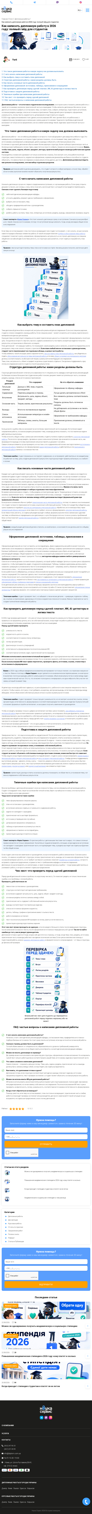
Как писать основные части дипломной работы (24, 83)
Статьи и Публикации (16, 1241)
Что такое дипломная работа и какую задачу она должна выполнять (33, 71)
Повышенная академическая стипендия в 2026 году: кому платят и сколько (52, 1180)
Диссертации (13, 1220)
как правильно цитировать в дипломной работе (55, 579)
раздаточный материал (37, 766)
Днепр (4, 1488)
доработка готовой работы (69, 860)
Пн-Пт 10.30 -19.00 (11, 1458)
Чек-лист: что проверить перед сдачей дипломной (26, 97)
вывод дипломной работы (49, 447)
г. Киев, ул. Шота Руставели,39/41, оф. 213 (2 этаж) (18, 1464)
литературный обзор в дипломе (13, 510)
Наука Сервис (22, 219)
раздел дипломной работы (28, 518)
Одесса (23, 1488)
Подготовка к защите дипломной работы (21, 92)
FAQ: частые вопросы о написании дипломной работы (28, 100)
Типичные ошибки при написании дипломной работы (26, 94)
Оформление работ (15, 1231)
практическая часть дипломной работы (47, 502)
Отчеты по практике (15, 1227)
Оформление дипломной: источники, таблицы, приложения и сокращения (35, 86)
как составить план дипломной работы (59, 354)
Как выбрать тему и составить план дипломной (24, 77)
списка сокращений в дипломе (46, 582)
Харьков (30, 1488)
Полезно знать (13, 1234)
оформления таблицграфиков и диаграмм (18, 582)
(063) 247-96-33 (9, 1446)
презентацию (7, 766)
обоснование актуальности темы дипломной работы (27, 356)
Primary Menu (87, 11)
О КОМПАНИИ (8, 1425)
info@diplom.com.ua (12, 1453)
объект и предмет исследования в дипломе (70, 356)
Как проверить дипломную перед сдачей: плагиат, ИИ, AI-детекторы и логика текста (40, 89)
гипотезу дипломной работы (76, 510)
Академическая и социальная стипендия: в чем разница (45, 1198)
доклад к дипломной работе (26, 758)
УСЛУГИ (5, 1433)
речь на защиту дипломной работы (51, 758)
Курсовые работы (15, 1223)
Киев (10, 1488)
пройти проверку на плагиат (54, 719)
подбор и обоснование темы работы (71, 234)
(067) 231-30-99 (9, 1449)
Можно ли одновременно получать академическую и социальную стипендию (53, 1171)
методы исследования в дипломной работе (40, 507)
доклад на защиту (18, 766)
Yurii (14, 59)
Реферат (11, 1238)
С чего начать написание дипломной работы (22, 74)
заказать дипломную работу (34, 940)
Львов (16, 1488)
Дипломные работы (15, 1216)
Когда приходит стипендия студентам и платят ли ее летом (46, 1189)
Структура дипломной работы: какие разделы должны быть (29, 80)
